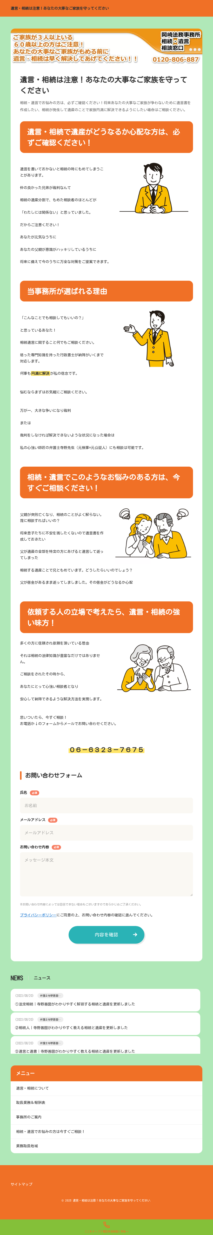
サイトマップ (21, 1184)
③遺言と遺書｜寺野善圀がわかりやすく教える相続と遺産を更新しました (75, 1051)
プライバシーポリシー (38, 915)
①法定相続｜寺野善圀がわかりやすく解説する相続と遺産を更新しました (75, 1004)
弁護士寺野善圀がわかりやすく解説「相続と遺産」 (50, 996)
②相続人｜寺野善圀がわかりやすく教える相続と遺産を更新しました (71, 1028)
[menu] (201, 8)
